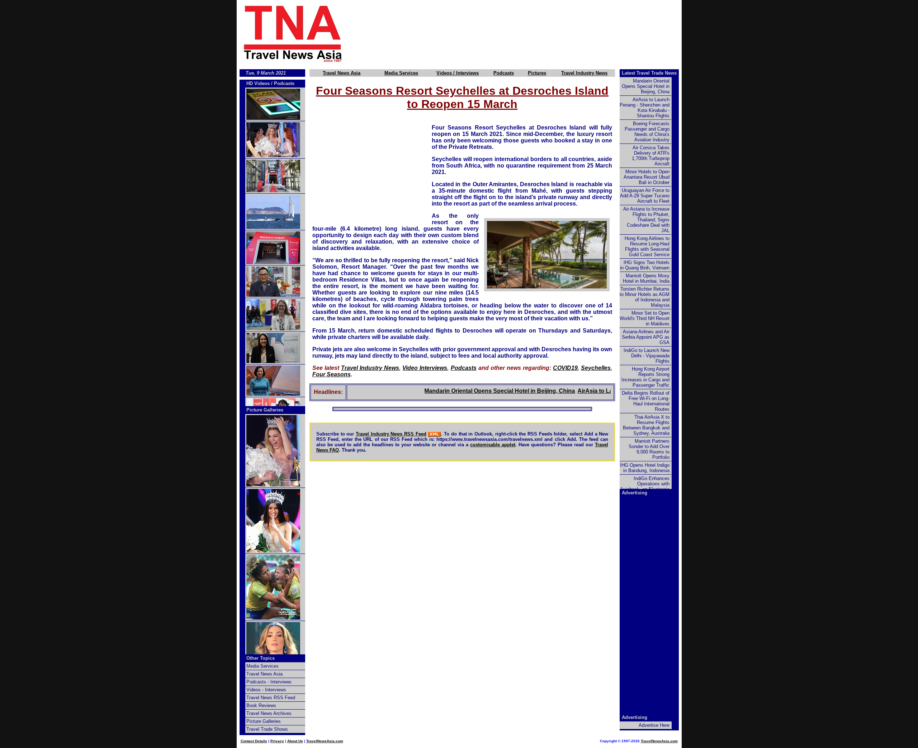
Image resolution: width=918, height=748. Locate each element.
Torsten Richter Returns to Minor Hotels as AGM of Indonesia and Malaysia (644, 297)
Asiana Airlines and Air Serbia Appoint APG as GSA (645, 337)
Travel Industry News (584, 73)
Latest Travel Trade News (649, 73)
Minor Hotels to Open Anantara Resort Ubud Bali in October (646, 177)
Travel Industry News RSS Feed (391, 434)
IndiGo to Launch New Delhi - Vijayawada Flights (646, 356)
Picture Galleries (264, 410)
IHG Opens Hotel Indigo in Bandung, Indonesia (644, 467)
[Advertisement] (524, 33)
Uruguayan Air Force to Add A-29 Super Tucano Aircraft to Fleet (644, 196)
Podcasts (503, 73)
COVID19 (565, 368)
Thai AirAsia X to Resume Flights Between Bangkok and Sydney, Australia (646, 425)
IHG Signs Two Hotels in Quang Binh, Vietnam (644, 265)
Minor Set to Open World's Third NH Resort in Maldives (644, 318)
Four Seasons (331, 374)
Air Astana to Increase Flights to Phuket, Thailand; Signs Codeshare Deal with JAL (646, 219)
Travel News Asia (341, 73)
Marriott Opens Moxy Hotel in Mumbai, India (646, 278)
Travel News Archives (269, 713)
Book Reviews (261, 705)
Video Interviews (424, 368)
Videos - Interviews (266, 689)
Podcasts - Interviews (269, 682)
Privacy (277, 741)
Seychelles (596, 368)
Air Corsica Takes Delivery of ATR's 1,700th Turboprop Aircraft (650, 155)
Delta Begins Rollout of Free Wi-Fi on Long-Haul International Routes (645, 401)
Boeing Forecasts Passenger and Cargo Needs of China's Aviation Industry (647, 131)
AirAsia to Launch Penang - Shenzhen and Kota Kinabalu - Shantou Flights (644, 107)
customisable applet (492, 444)
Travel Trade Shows (267, 729)
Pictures (537, 73)
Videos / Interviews (457, 73)
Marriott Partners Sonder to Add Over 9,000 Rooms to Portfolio (649, 449)
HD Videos (258, 83)
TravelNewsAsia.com (324, 741)
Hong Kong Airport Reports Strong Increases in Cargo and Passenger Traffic (645, 377)
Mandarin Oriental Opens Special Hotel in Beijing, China (482, 391)
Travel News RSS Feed (270, 697)
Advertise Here (654, 725)
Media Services (401, 73)
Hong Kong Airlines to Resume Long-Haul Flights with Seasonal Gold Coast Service (647, 246)
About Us (295, 741)
